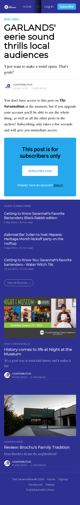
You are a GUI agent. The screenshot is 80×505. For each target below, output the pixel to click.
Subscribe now (40, 171)
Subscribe (67, 6)
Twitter (50, 484)
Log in (48, 6)
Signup (63, 479)
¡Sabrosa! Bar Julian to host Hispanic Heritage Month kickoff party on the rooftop (33, 239)
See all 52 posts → (19, 282)
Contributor (23, 84)
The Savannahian (23, 479)
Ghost (50, 489)
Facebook (35, 484)
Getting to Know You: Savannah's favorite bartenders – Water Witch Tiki (38, 262)
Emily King (11, 19)
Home (27, 6)
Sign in (58, 185)
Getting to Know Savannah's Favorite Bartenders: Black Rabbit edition (34, 216)
